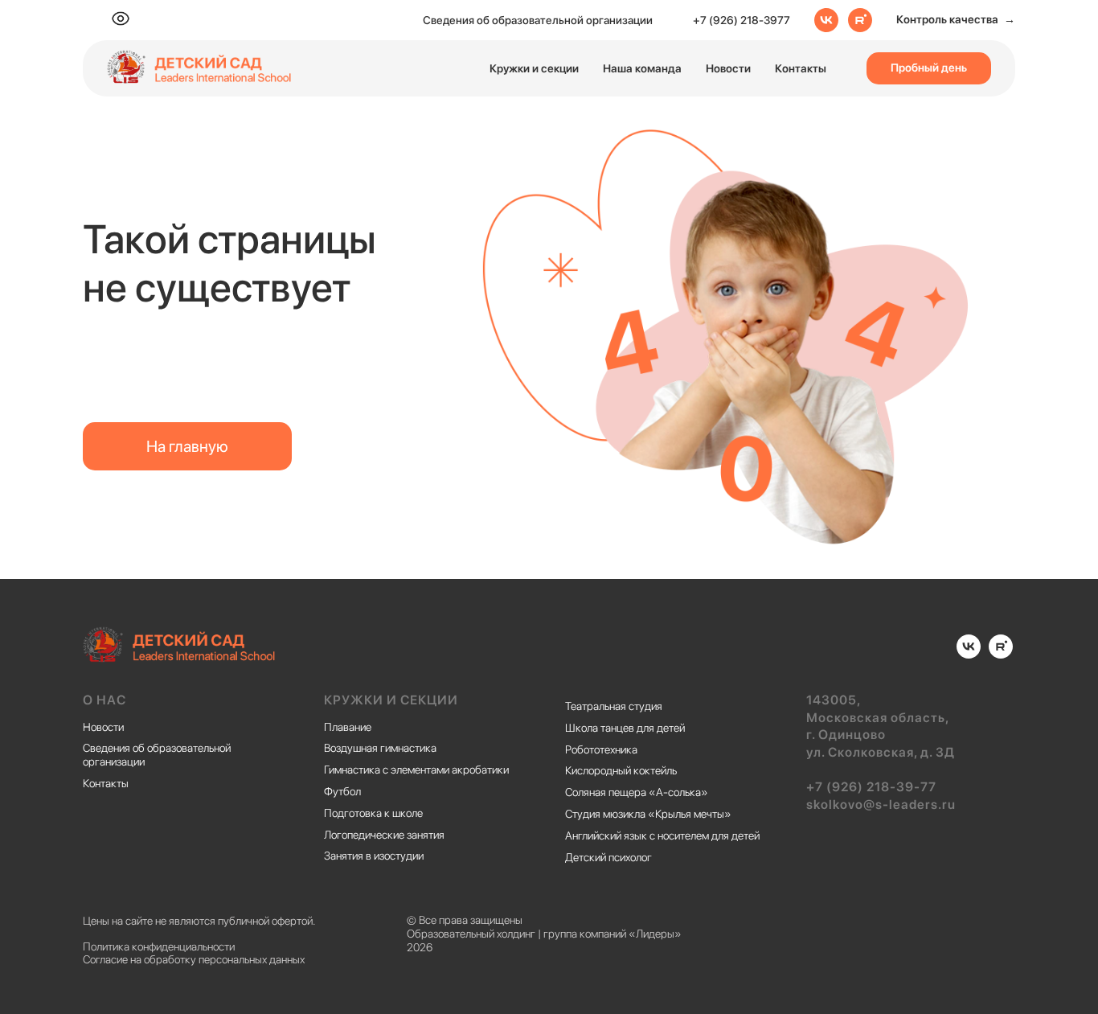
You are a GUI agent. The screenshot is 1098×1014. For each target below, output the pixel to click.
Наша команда (642, 68)
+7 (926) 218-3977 (741, 20)
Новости (728, 68)
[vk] (826, 20)
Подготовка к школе (373, 813)
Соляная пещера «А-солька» (636, 792)
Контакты (800, 68)
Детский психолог (608, 857)
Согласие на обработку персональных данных (194, 959)
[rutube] (860, 20)
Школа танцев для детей (625, 727)
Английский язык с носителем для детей (662, 835)
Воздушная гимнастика (380, 747)
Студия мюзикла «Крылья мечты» (648, 813)
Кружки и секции (534, 68)
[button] (955, 20)
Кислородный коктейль (621, 770)
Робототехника (601, 749)
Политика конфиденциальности (159, 946)
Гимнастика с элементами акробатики (416, 769)
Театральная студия (613, 706)
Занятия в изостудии (374, 855)
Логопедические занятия (384, 834)
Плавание (347, 726)
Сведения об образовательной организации (538, 20)
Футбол (342, 791)
